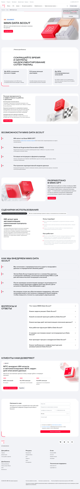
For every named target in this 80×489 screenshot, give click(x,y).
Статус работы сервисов (6, 456)
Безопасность (4, 469)
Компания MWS (53, 452)
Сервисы (3, 452)
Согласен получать (46, 426)
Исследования (28, 462)
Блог (27, 456)
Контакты (52, 454)
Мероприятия (28, 452)
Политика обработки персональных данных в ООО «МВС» (62, 480)
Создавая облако (29, 454)
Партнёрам (52, 458)
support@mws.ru (53, 467)
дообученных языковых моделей (28, 140)
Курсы (27, 460)
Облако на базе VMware (6, 465)
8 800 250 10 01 (53, 465)
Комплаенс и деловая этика (44, 480)
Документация (4, 454)
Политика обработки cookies (31, 480)
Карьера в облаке (53, 456)
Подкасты (28, 458)
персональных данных (57, 425)
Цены (2, 467)
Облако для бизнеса (5, 464)
